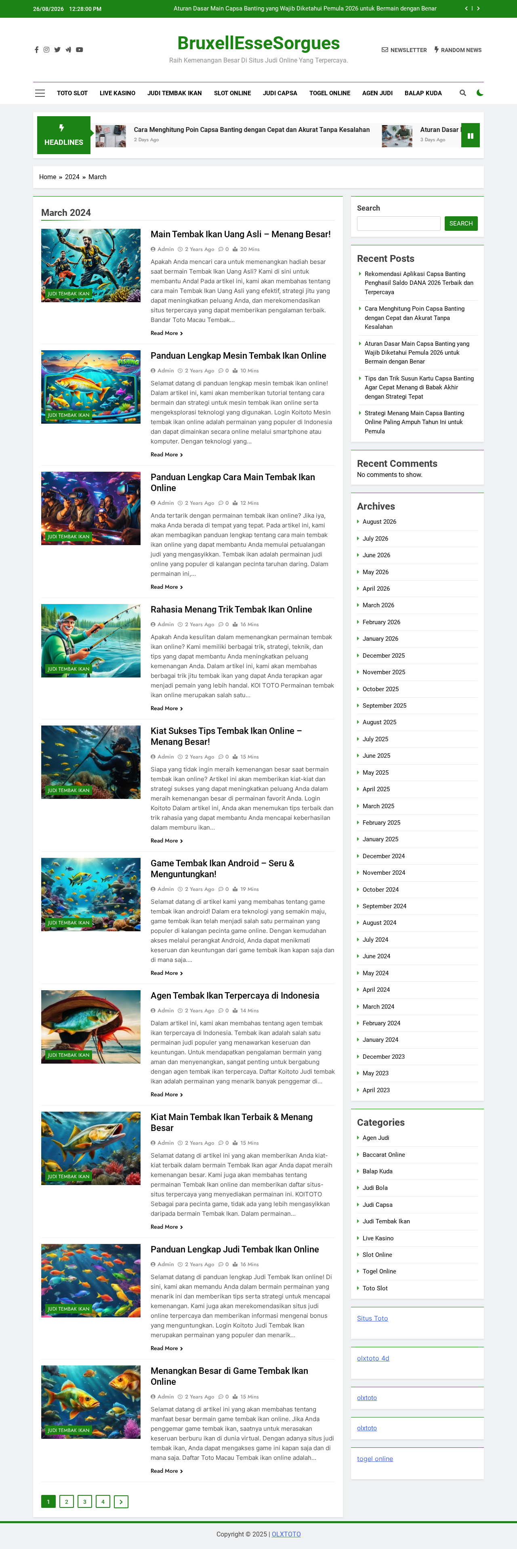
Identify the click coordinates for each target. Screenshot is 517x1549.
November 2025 (384, 672)
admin (166, 249)
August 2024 (379, 922)
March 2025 (378, 806)
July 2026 (375, 538)
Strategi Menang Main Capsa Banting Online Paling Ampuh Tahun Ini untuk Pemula (414, 422)
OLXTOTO (286, 1534)
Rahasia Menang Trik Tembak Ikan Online (231, 609)
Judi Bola (375, 1188)
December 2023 (384, 1056)
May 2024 (376, 973)
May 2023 (376, 1073)
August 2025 (379, 722)
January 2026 (380, 638)
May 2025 (376, 772)
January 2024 (380, 1039)
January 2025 (380, 839)
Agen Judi (377, 93)
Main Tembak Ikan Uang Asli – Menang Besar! (241, 234)
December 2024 (384, 856)
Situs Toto (372, 1318)
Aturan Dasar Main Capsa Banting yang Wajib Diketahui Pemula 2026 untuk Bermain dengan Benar (305, 9)
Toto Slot (72, 93)
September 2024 (384, 906)
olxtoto (367, 1398)
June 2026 (376, 555)
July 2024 (375, 939)
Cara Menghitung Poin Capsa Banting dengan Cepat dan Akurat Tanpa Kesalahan (203, 130)
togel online (375, 1459)
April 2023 (376, 1090)
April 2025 (376, 789)
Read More (164, 333)
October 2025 (381, 689)
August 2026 (379, 521)
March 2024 (378, 1006)
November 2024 (384, 872)
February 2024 (381, 1023)
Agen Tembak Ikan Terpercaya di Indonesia (235, 996)
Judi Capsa (280, 93)
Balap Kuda (423, 93)
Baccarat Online (384, 1154)
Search (368, 208)
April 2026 (376, 588)
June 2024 (376, 956)
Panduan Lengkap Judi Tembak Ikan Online (235, 1249)
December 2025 (384, 655)
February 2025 (381, 822)
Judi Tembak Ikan (174, 93)
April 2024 (376, 989)
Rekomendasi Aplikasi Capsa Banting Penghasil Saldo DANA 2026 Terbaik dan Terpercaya (419, 283)
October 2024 (381, 889)
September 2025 (384, 705)
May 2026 (376, 572)
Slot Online (232, 93)
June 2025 (376, 755)
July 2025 (375, 739)
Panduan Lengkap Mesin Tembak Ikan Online (238, 356)
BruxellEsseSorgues (258, 43)
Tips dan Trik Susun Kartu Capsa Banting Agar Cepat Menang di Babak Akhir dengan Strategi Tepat (419, 387)
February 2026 (381, 622)
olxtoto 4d (373, 1358)
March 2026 (378, 605)
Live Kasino (117, 93)
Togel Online (329, 93)
